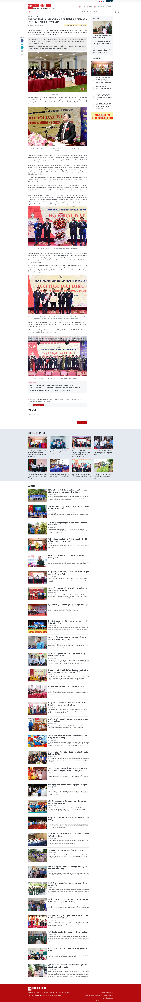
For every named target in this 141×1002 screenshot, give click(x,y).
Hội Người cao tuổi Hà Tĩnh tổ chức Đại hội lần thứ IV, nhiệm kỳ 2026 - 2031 (103, 71)
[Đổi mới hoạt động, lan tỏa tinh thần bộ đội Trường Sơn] (37, 561)
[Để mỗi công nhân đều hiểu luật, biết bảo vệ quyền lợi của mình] (37, 659)
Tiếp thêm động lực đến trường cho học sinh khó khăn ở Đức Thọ (68, 622)
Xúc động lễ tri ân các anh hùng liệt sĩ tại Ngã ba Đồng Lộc (68, 786)
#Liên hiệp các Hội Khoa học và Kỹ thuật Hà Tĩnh (69, 399)
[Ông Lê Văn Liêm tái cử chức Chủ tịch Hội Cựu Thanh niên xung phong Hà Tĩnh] (37, 708)
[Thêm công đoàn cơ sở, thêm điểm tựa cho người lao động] (81, 465)
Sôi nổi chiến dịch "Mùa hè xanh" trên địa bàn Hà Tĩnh (68, 950)
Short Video (35, 12)
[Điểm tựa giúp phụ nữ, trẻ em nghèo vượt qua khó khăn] (59, 442)
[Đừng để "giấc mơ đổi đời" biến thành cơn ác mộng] (102, 27)
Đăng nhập (110, 1)
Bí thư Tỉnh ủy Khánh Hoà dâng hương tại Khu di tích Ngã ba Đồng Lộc (68, 966)
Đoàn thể (36, 16)
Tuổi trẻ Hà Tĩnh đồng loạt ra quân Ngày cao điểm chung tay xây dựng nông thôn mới (67, 491)
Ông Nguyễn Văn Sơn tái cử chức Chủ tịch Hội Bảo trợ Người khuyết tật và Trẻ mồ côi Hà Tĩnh (37, 453)
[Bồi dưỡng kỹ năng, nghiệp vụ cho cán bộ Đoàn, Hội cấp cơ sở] (59, 465)
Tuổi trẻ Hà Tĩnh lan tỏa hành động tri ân (67, 850)
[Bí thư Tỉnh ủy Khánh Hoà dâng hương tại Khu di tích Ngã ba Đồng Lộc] (37, 970)
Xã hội (53, 12)
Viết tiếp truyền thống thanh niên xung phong (69, 932)
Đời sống (95, 12)
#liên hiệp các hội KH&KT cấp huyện (48, 399)
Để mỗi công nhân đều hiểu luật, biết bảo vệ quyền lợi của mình (66, 655)
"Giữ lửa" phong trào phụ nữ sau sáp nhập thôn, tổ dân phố (68, 524)
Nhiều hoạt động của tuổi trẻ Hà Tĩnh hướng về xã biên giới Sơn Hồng (68, 507)
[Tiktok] (99, 1)
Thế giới (83, 12)
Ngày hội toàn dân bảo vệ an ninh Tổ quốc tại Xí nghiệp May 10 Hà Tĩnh (67, 589)
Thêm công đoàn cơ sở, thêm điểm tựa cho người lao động (81, 475)
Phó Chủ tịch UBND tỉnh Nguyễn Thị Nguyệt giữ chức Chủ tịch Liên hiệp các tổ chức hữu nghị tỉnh (103, 80)
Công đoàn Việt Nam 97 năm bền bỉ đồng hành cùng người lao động (67, 737)
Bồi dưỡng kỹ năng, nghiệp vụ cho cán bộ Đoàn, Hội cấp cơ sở (59, 476)
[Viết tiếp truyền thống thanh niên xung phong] (37, 937)
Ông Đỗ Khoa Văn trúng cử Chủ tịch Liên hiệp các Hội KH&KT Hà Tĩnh (50, 390)
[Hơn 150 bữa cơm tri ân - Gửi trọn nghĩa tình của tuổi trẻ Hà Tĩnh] (37, 757)
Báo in (90, 6)
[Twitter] (22, 43)
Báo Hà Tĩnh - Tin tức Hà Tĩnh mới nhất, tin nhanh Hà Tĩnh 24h (43, 6)
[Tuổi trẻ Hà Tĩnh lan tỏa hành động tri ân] (37, 855)
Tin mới (83, 6)
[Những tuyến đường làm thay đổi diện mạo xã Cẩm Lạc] (103, 465)
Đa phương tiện (100, 6)
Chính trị (42, 12)
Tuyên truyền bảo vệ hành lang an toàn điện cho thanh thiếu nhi (68, 720)
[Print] (22, 50)
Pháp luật (70, 12)
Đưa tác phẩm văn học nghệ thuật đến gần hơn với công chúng (37, 476)
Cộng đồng (110, 12)
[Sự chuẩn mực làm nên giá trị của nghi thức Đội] (37, 610)
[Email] (22, 47)
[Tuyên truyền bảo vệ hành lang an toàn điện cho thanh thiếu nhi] (37, 724)
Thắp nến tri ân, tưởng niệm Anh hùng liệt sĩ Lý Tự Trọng (68, 819)
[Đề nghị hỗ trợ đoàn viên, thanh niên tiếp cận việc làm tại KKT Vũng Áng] (37, 642)
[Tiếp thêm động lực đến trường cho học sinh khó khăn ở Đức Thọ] (37, 626)
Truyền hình (110, 6)
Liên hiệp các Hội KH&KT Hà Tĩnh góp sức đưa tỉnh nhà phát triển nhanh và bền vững (55, 387)
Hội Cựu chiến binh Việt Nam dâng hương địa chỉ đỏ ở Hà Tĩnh (68, 884)
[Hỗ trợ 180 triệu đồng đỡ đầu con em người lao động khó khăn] (103, 442)
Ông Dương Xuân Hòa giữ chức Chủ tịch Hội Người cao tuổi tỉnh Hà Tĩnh (103, 88)
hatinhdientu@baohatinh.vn (106, 997)
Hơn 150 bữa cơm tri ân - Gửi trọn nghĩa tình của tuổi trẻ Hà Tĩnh (68, 753)
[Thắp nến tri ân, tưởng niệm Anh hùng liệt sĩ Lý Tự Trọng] (37, 823)
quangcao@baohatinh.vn (99, 1000)
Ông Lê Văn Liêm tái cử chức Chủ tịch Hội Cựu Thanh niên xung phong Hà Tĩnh (104, 96)
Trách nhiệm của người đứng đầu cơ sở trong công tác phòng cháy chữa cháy (101, 50)
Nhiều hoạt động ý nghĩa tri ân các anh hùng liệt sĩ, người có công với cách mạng (68, 900)
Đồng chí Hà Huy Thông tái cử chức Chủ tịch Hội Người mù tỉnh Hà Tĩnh (68, 917)
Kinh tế (49, 12)
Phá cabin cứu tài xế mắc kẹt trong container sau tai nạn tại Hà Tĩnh (102, 43)
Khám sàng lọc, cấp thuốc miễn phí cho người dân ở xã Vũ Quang (67, 868)
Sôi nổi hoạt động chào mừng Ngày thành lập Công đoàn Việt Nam (67, 802)
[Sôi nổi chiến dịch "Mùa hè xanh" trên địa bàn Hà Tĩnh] (37, 954)
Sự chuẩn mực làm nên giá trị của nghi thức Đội (68, 605)
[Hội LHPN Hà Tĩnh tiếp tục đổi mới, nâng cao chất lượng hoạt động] (37, 839)
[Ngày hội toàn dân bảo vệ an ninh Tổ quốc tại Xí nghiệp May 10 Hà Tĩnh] (37, 593)
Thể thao (76, 12)
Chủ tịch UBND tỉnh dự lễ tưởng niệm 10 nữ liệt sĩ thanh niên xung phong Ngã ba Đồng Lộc (67, 769)
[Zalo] (103, 1)
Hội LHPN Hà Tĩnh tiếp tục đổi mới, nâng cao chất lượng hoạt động (68, 835)
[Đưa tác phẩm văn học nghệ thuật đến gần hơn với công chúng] (37, 465)
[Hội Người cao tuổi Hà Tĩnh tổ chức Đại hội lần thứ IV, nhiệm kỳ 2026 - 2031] (37, 544)
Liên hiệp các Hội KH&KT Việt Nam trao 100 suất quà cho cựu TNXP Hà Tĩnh (52, 385)
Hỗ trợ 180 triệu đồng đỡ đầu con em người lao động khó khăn (103, 452)
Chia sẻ (22, 37)
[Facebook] (97, 1)
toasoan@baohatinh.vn (108, 998)
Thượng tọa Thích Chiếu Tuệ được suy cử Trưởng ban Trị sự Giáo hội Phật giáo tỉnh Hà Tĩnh (103, 105)
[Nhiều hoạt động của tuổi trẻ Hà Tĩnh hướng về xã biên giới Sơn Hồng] (37, 511)
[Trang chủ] (29, 12)
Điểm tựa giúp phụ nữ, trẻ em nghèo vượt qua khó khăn (59, 452)
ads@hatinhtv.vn (109, 1000)
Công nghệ (103, 12)
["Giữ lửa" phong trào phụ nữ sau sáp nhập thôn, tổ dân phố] (37, 528)
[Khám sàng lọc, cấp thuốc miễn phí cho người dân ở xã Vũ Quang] (37, 872)
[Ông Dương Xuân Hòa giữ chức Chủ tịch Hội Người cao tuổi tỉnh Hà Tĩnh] (37, 577)
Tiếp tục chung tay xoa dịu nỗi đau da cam (66, 686)
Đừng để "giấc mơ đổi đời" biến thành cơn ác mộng (102, 36)
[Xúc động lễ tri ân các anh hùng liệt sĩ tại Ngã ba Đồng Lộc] (37, 790)
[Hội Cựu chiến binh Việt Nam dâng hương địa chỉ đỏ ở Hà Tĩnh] (37, 888)
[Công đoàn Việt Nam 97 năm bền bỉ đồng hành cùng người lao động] (37, 741)
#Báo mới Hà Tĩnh (34, 399)
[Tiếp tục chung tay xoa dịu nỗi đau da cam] (37, 691)
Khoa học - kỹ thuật (39, 405)
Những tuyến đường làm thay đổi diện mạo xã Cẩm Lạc (103, 476)
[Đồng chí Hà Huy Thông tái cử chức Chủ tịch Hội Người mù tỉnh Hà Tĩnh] (37, 921)
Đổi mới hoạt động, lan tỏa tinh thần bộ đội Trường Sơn (66, 557)
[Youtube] (101, 1)
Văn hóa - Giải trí (61, 12)
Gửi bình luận (82, 422)
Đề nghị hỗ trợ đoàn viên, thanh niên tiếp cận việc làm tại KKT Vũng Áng (67, 638)
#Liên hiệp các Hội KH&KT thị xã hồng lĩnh (40, 401)
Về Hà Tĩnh (89, 12)
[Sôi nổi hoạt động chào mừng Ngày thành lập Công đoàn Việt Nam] (37, 806)
